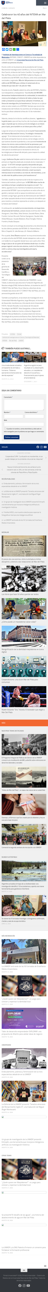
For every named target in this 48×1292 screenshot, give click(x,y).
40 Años (12, 334)
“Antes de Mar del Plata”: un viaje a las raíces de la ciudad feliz (23, 790)
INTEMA (4, 340)
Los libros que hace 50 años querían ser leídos (20, 594)
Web (5, 420)
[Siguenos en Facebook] (38, 447)
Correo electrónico (31, 412)
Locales (12, 8)
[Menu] (45, 3)
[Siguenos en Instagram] (41, 447)
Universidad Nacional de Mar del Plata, (30, 60)
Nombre (7, 412)
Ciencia (4, 8)
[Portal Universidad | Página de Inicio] (9, 3)
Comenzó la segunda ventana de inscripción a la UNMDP (21, 847)
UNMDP (21, 340)
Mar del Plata (13, 340)
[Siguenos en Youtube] (45, 447)
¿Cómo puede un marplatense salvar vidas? (19, 622)
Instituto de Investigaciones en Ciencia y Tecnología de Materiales (20, 337)
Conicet (19, 334)
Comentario (8, 397)
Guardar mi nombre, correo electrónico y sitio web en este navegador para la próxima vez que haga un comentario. (24, 430)
